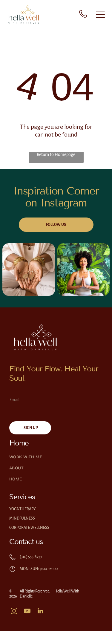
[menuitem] (56, 459)
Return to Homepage (56, 154)
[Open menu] (100, 14)
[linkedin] (40, 611)
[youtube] (27, 611)
